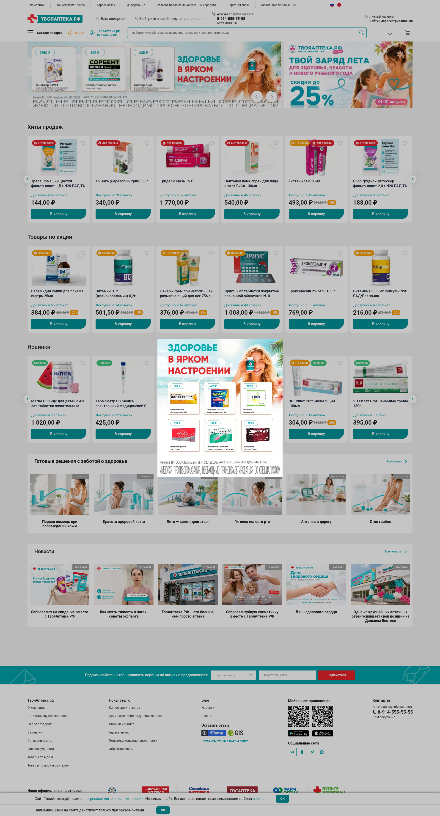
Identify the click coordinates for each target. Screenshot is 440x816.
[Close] (277, 344)
